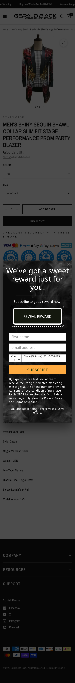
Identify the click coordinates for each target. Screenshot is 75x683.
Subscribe (37, 369)
